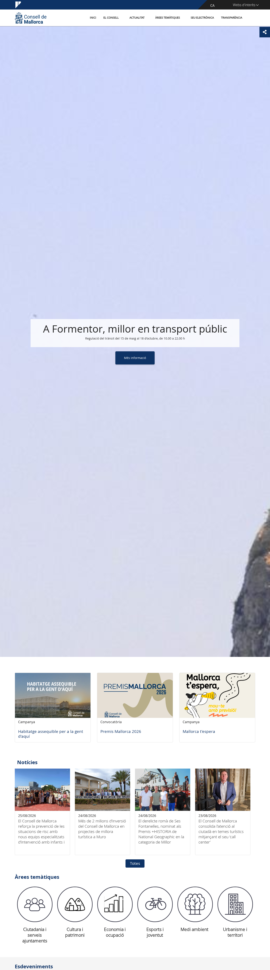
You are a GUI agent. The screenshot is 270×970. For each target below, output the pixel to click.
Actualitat (137, 17)
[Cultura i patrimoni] (75, 904)
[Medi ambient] (195, 904)
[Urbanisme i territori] (235, 904)
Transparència (231, 17)
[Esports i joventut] (155, 904)
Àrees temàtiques (167, 17)
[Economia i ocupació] (115, 904)
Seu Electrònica (202, 17)
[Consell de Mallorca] (30, 18)
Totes (135, 863)
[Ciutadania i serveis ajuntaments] (35, 904)
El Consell (111, 17)
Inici (93, 17)
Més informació (135, 358)
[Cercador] (250, 18)
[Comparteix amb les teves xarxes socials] (264, 32)
